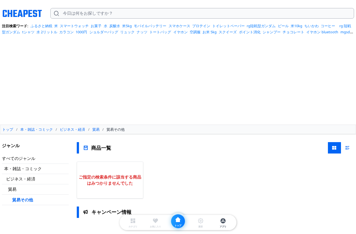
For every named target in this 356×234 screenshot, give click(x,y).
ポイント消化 (250, 31)
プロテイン (201, 25)
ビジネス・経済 (20, 179)
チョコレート (293, 31)
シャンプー (272, 31)
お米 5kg (209, 31)
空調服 (195, 31)
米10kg (296, 25)
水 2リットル (46, 31)
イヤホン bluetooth (322, 31)
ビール (283, 25)
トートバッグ (160, 31)
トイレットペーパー (228, 25)
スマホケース (179, 25)
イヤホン (180, 31)
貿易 (12, 189)
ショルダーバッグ (103, 31)
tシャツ (28, 31)
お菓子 (96, 25)
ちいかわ (311, 25)
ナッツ (142, 31)
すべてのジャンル (18, 158)
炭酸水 (114, 25)
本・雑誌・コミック (23, 168)
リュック (127, 31)
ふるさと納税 (41, 25)
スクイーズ (228, 31)
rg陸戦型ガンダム (261, 25)
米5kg (127, 25)
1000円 (81, 31)
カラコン (66, 31)
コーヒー (328, 25)
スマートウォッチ (74, 25)
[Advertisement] (178, 81)
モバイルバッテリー (150, 25)
